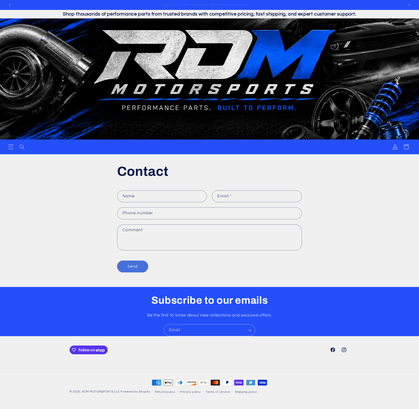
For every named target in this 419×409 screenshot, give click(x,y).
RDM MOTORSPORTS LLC (101, 391)
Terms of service (218, 392)
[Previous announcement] (9, 5)
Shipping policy (246, 392)
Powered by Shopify (135, 391)
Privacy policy (190, 392)
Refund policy (165, 392)
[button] (10, 146)
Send (133, 266)
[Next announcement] (409, 5)
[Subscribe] (249, 330)
